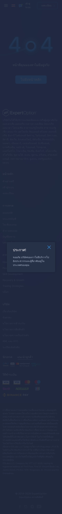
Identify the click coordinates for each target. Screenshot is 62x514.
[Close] (49, 248)
